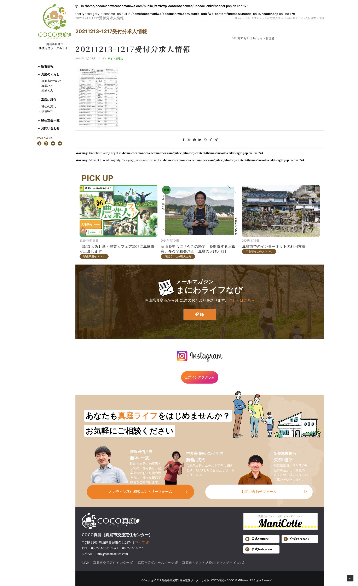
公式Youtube (260, 538)
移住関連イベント (94, 256)
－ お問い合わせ (48, 128)
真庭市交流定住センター (111, 562)
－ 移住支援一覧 (48, 120)
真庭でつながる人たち (177, 256)
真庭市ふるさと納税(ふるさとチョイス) (211, 562)
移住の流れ (48, 106)
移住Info (46, 111)
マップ (140, 542)
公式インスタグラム (200, 377)
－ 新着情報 (45, 66)
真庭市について (51, 81)
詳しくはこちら (242, 300)
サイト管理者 (115, 58)
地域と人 (47, 90)
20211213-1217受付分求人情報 (264, 18)
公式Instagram (262, 549)
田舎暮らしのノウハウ (259, 251)
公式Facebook (299, 538)
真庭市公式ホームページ (156, 562)
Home (238, 18)
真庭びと (47, 85)
